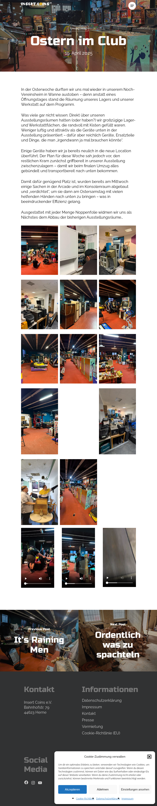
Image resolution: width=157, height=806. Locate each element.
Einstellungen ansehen (135, 789)
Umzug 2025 (78, 28)
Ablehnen (103, 789)
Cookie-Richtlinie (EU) (101, 733)
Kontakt (89, 713)
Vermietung (92, 726)
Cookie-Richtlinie (85, 798)
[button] (149, 757)
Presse (88, 720)
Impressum (127, 798)
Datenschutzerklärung (108, 798)
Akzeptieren (72, 789)
